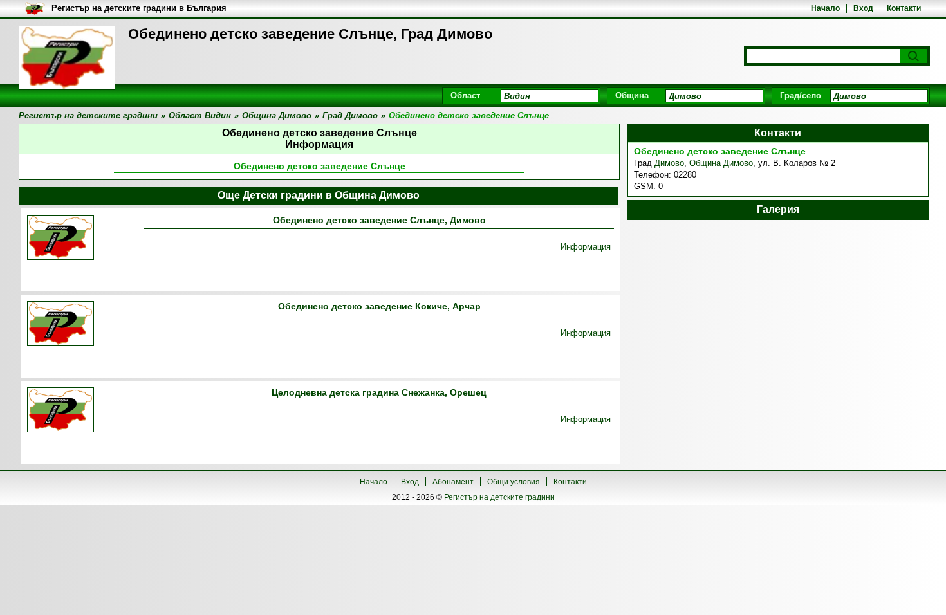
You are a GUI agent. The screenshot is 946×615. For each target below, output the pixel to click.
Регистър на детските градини (499, 497)
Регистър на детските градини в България (139, 8)
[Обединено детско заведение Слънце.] (60, 238)
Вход (863, 8)
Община (632, 95)
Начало (825, 8)
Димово (669, 163)
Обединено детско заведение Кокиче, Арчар (379, 306)
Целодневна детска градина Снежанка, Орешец (379, 392)
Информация (586, 247)
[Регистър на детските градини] (67, 58)
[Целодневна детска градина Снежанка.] (60, 410)
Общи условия (513, 481)
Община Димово (721, 163)
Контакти (904, 8)
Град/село (800, 95)
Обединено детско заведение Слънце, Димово (379, 220)
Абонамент (453, 481)
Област (465, 95)
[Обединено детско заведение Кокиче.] (60, 324)
